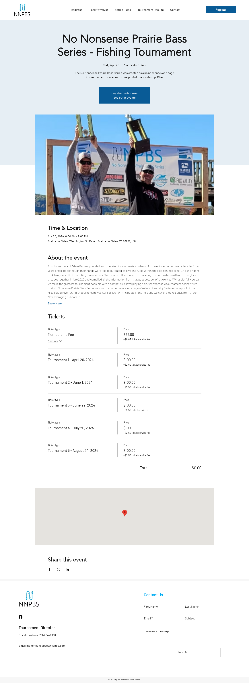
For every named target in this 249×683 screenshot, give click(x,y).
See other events (125, 97)
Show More (55, 303)
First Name (151, 606)
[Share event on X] (58, 569)
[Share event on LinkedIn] (67, 569)
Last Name (192, 606)
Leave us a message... (158, 631)
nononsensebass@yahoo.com (46, 645)
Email (147, 618)
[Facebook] (20, 617)
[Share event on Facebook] (49, 569)
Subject (190, 618)
